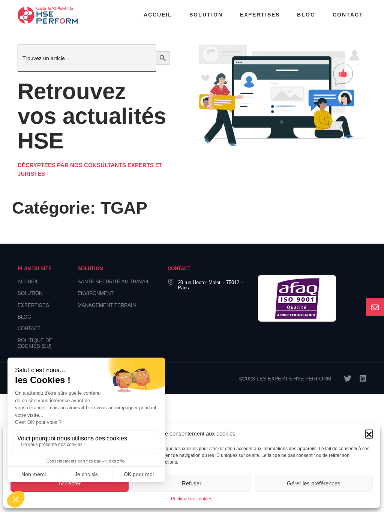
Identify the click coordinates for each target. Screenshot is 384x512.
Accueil (158, 15)
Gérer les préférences (313, 483)
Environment (96, 293)
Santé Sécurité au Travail (114, 281)
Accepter (69, 483)
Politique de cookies (191, 499)
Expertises (260, 15)
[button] (369, 433)
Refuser (191, 483)
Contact (348, 15)
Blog (306, 15)
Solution (206, 15)
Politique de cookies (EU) (35, 343)
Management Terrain (107, 305)
